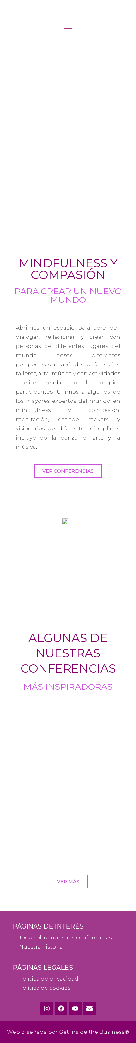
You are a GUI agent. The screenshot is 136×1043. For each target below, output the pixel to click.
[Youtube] (75, 1008)
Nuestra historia (41, 946)
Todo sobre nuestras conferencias (65, 937)
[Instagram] (46, 1008)
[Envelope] (89, 1008)
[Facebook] (61, 1008)
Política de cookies (45, 988)
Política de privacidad (48, 978)
